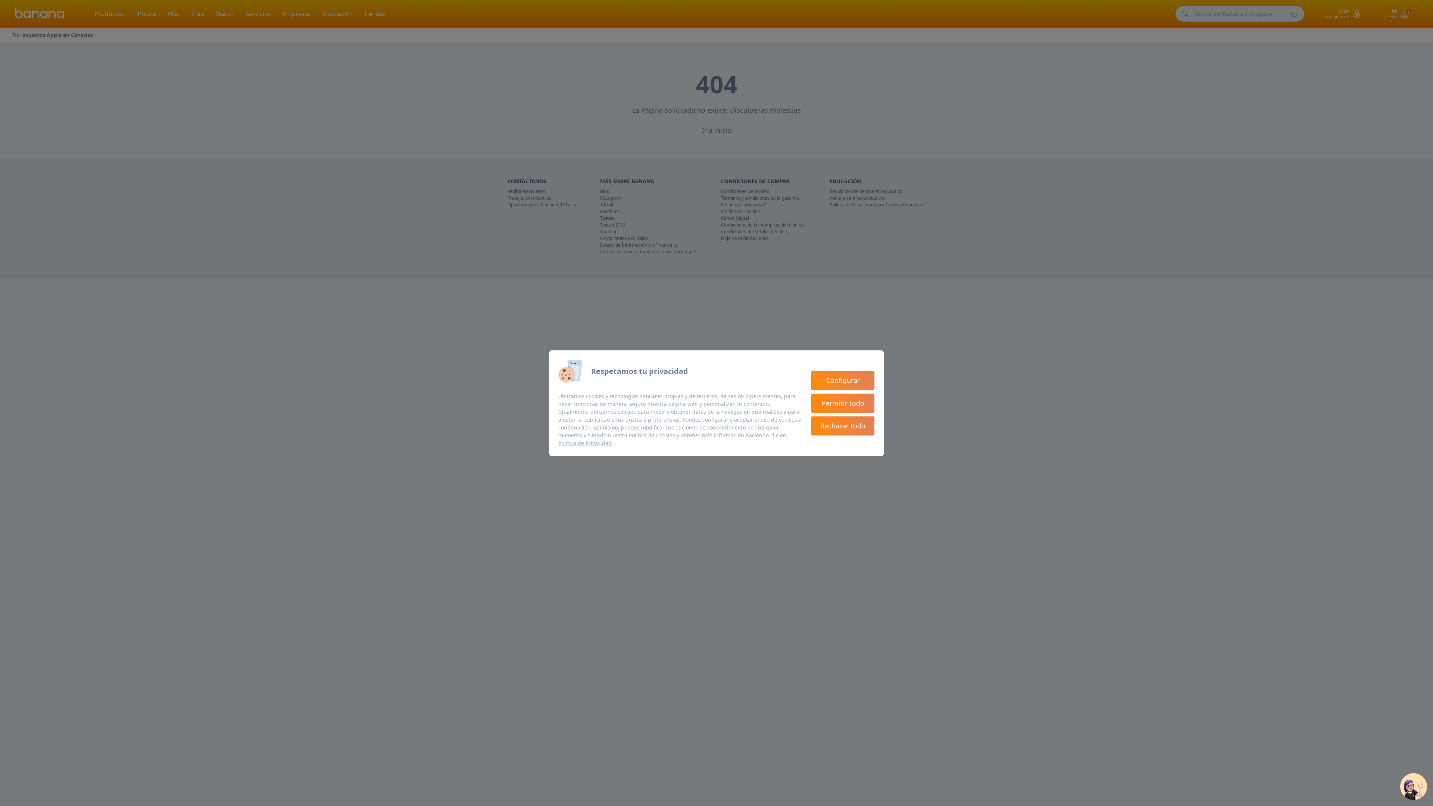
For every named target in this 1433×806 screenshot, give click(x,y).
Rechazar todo (842, 425)
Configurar (843, 380)
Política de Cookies (652, 435)
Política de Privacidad (585, 443)
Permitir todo (843, 403)
